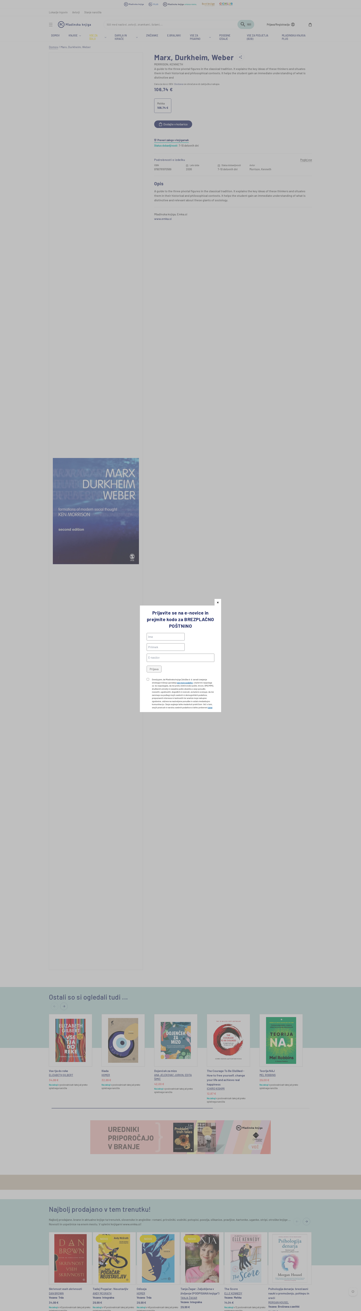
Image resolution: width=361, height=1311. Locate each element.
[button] (218, 602)
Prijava (154, 669)
